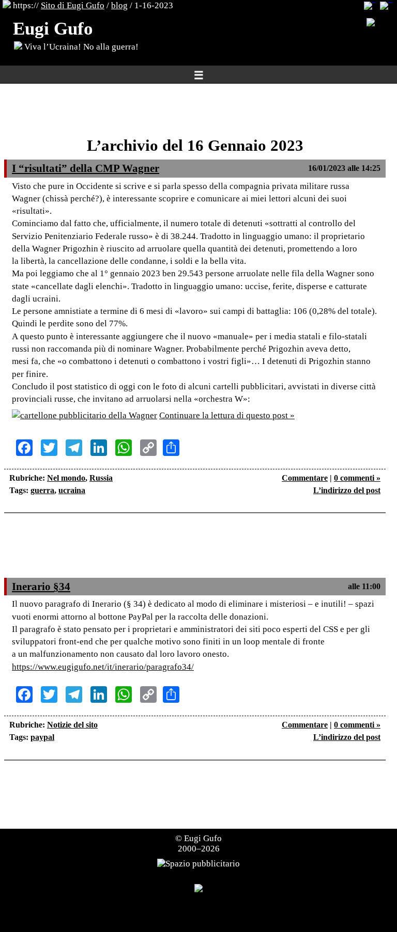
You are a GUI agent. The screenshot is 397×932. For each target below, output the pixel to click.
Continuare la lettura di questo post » (227, 415)
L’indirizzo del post (346, 490)
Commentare (305, 477)
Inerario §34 (41, 586)
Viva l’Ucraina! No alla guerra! (80, 47)
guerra (42, 490)
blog (119, 5)
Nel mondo (66, 477)
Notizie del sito (72, 724)
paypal (42, 737)
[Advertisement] (195, 111)
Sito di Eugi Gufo (72, 5)
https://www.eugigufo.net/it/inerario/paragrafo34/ (103, 667)
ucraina (71, 490)
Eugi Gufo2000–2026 (200, 843)
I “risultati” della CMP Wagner (85, 168)
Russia (101, 477)
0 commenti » (357, 477)
